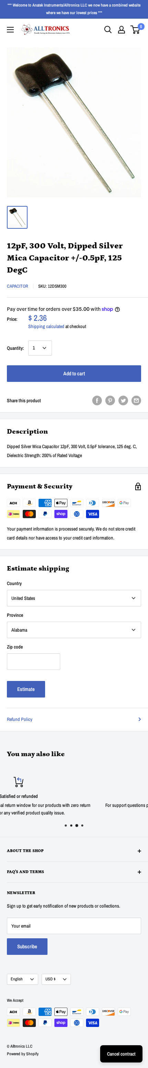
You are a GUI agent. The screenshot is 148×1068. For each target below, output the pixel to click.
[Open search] (108, 29)
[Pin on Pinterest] (110, 400)
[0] (135, 30)
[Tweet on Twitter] (123, 400)
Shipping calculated (46, 326)
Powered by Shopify (23, 1054)
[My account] (121, 29)
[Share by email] (136, 400)
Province (15, 615)
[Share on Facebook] (97, 400)
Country (14, 583)
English (17, 979)
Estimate (26, 689)
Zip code (15, 647)
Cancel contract (121, 1054)
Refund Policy (19, 719)
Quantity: (15, 348)
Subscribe (27, 946)
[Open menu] (10, 29)
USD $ (50, 979)
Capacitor (17, 286)
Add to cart (74, 373)
